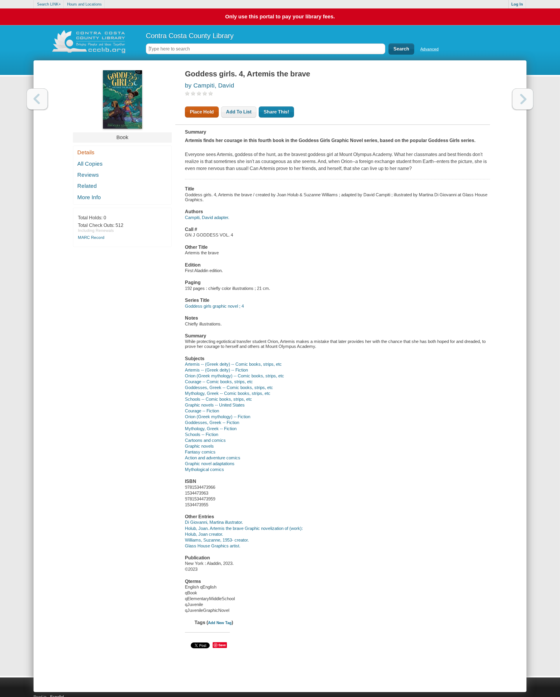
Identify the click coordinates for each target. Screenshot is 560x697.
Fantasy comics (200, 451)
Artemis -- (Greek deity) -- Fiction (216, 369)
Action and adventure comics (212, 457)
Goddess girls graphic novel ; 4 (214, 306)
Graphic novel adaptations (210, 463)
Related (87, 186)
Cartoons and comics (205, 440)
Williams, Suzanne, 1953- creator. (217, 539)
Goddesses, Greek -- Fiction (212, 422)
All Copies (90, 164)
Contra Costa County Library (190, 36)
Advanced (429, 49)
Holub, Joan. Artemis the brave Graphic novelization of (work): (244, 528)
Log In (517, 4)
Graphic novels (199, 446)
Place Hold (202, 111)
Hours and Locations (84, 4)
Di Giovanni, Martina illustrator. (214, 522)
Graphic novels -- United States (215, 404)
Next (522, 99)
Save (222, 645)
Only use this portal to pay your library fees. (280, 17)
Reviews (88, 175)
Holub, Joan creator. (204, 534)
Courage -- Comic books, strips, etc (219, 381)
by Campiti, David (209, 85)
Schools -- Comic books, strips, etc (218, 399)
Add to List (238, 111)
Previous (37, 99)
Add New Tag (220, 623)
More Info (89, 197)
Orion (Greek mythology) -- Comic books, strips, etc (234, 375)
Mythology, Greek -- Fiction (211, 428)
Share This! (276, 111)
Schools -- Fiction (201, 434)
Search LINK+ (49, 4)
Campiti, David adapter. (207, 217)
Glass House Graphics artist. (212, 545)
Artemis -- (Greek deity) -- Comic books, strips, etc (233, 364)
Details (85, 152)
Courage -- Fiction (202, 410)
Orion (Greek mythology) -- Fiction (217, 416)
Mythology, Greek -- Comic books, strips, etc (227, 393)
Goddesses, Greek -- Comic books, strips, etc (229, 387)
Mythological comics (204, 469)
